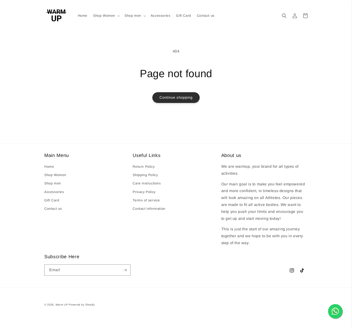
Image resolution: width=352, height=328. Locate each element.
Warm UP (62, 304)
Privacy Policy (144, 192)
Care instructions (147, 183)
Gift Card (51, 200)
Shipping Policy (145, 175)
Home (49, 166)
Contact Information (149, 208)
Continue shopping (176, 97)
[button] (106, 16)
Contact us (53, 208)
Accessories (54, 192)
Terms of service (146, 200)
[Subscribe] (125, 270)
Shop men (52, 183)
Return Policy (144, 166)
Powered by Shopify (82, 304)
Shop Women (55, 175)
